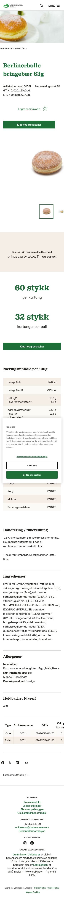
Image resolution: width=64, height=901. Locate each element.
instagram (25, 843)
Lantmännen (40, 864)
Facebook (32, 843)
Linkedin (39, 843)
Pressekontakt (32, 802)
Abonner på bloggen (32, 809)
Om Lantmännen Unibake (32, 812)
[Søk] (42, 6)
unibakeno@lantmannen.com (32, 827)
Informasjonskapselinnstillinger (32, 456)
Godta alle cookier (32, 475)
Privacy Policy (40, 888)
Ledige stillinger (32, 805)
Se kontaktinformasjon (32, 830)
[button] (46, 211)
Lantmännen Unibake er (26, 854)
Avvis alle (32, 465)
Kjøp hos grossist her (29, 124)
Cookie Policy (53, 888)
